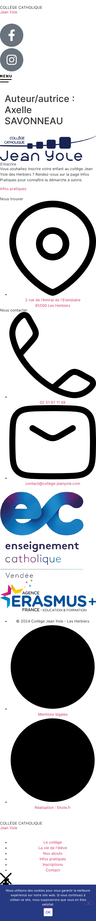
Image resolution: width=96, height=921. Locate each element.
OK (48, 912)
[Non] (89, 903)
